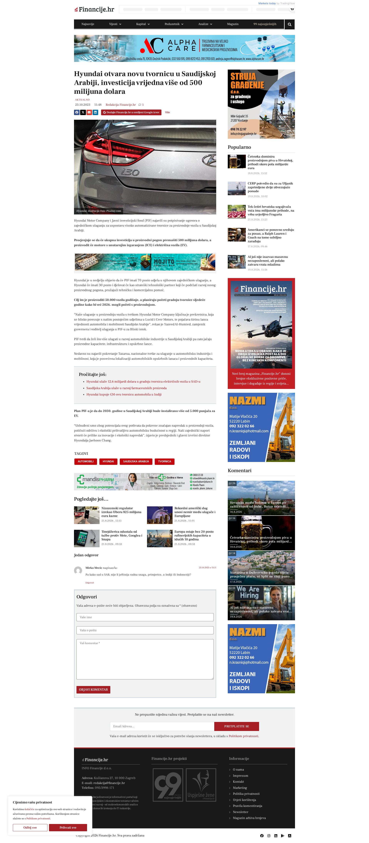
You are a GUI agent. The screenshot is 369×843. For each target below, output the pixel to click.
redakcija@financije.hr (109, 783)
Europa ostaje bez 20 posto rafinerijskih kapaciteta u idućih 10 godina (194, 536)
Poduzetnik (172, 24)
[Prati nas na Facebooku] (261, 835)
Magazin (233, 24)
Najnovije (87, 24)
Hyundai (108, 461)
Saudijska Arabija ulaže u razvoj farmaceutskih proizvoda (126, 388)
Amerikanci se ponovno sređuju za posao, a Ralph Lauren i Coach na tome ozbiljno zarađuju (271, 235)
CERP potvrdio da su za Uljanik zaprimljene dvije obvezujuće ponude (270, 187)
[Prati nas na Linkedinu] (275, 835)
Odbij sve (30, 828)
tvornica (164, 461)
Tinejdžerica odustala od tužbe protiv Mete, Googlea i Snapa (121, 536)
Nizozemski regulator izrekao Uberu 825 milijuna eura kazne (121, 512)
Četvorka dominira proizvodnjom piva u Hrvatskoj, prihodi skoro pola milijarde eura (270, 162)
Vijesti (113, 24)
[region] (50, 815)
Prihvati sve (68, 828)
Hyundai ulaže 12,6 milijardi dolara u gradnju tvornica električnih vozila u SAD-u (143, 382)
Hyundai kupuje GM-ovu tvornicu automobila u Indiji (124, 394)
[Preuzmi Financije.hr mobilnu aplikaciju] (282, 835)
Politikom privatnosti (38, 818)
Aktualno (82, 99)
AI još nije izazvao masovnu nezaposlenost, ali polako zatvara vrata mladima (268, 261)
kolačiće (29, 809)
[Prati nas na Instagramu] (268, 835)
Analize (203, 24)
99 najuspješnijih (264, 24)
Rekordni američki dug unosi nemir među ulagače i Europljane (195, 512)
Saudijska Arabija (136, 461)
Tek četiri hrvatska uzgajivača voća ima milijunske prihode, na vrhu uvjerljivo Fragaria (271, 210)
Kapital (141, 24)
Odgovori (90, 582)
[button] (77, 112)
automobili (86, 461)
